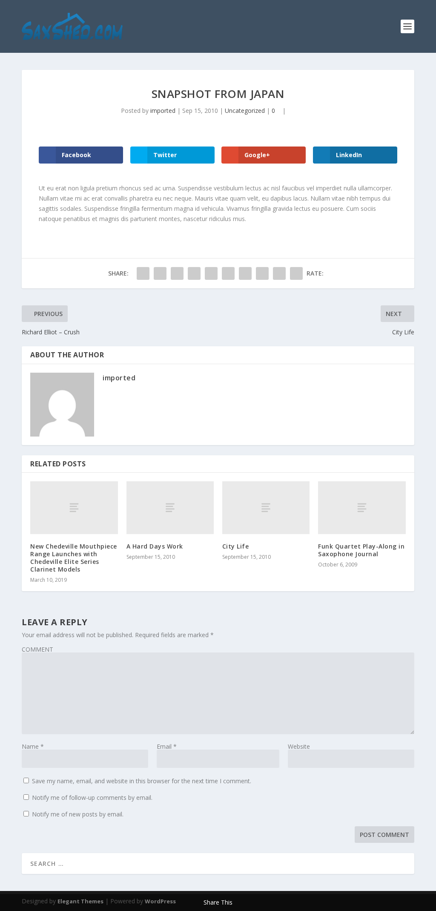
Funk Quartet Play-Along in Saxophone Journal (361, 550)
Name (33, 746)
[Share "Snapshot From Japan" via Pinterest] (211, 273)
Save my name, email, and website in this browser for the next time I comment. (141, 781)
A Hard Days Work (154, 546)
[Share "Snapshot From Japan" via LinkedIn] (228, 273)
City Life (235, 546)
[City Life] (266, 507)
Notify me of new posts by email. (77, 814)
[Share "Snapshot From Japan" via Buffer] (245, 273)
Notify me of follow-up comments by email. (92, 797)
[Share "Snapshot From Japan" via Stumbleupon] (262, 273)
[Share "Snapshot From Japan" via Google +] (177, 273)
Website (299, 746)
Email (167, 746)
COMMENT (37, 649)
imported (162, 110)
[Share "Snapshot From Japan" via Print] (296, 273)
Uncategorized (245, 110)
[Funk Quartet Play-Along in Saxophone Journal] (361, 507)
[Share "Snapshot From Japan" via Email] (279, 273)
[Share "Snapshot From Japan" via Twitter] (160, 273)
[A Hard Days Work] (170, 507)
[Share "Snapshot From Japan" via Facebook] (143, 273)
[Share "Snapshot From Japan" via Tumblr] (194, 273)
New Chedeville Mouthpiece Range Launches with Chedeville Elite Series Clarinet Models (73, 558)
